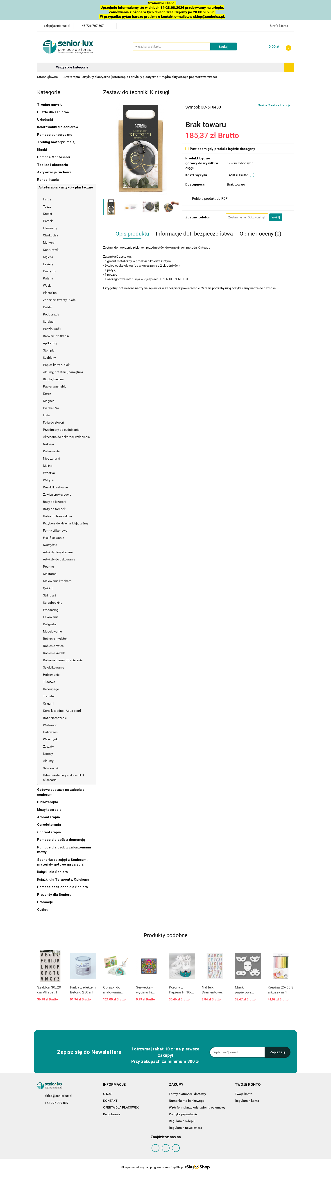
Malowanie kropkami (58, 581)
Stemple (49, 350)
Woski (47, 285)
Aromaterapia (48, 817)
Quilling (48, 588)
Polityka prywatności (184, 1114)
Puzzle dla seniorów (53, 112)
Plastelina (50, 293)
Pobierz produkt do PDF (209, 199)
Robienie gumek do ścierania (63, 660)
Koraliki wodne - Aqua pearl (62, 710)
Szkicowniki (51, 768)
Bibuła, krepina (53, 379)
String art (49, 595)
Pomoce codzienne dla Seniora (62, 887)
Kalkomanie (51, 451)
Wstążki (48, 480)
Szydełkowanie (53, 667)
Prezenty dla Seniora (54, 895)
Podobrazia (51, 314)
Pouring (49, 566)
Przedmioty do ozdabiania (61, 429)
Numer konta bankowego (186, 1100)
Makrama (50, 574)
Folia (46, 415)
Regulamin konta (247, 1100)
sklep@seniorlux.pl (58, 1095)
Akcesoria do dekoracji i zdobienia (67, 437)
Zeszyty (48, 746)
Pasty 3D (49, 271)
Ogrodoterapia (49, 825)
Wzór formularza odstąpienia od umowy (197, 1107)
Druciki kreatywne (55, 487)
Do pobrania (111, 1114)
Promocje (45, 902)
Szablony (50, 357)
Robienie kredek (54, 653)
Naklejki (48, 444)
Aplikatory (50, 343)
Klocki (42, 150)
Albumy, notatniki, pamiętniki (63, 372)
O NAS (107, 1094)
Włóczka (49, 473)
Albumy (48, 761)
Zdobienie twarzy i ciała (59, 300)
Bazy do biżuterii (54, 501)
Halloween (50, 732)
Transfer (49, 696)
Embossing (51, 610)
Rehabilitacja (48, 180)
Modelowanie (52, 631)
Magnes (48, 401)
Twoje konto (243, 1094)
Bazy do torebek (54, 509)
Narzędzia (50, 545)
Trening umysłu (50, 104)
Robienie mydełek (55, 638)
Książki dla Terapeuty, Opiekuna (63, 879)
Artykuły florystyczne (58, 552)
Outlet (42, 910)
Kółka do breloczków (57, 516)
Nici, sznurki (51, 458)
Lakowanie (51, 617)
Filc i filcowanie (54, 538)
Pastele (48, 221)
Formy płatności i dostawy (187, 1094)
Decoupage (51, 689)
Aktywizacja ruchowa (55, 172)
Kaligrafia (50, 624)
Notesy (48, 753)
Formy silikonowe (55, 530)
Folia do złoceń (53, 422)
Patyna (48, 278)
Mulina (47, 465)
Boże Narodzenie (55, 718)
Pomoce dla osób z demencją (61, 840)
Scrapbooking (53, 602)
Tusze (47, 206)
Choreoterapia (49, 832)
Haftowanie (51, 674)
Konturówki (51, 250)
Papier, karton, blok (56, 365)
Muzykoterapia (49, 810)
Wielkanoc (50, 725)
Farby (47, 199)
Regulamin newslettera (185, 1127)
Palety (47, 307)
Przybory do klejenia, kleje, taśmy (65, 523)
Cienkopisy (50, 235)
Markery (49, 242)
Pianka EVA (51, 408)
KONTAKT (110, 1100)
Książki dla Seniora (53, 872)
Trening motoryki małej (56, 142)
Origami (48, 703)
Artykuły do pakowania (59, 559)
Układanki (45, 120)
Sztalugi (48, 321)
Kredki (47, 213)
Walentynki (50, 739)
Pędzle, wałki (52, 329)
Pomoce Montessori (53, 157)
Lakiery (48, 264)
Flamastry (50, 228)
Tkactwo (49, 682)
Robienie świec (53, 646)
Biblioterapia (47, 802)
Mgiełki (48, 257)
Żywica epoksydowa (57, 494)
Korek (47, 393)
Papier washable (54, 386)
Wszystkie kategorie (71, 67)
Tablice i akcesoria (52, 165)
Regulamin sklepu (182, 1121)
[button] (114, 1085)
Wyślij (276, 217)
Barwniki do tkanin (56, 336)
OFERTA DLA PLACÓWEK (121, 1107)
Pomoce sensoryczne (55, 135)
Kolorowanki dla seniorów (58, 127)
